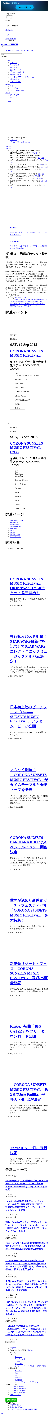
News (7, 93)
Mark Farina (39, 299)
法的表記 (18, 1377)
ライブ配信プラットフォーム (22, 77)
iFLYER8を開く (24, 7)
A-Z (11, 86)
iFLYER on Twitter (17, 1386)
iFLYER (13, 1348)
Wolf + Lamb (38, 302)
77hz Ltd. (30, 1350)
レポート (13, 97)
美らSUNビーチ (30, 306)
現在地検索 (14, 79)
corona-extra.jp (20, 297)
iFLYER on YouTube (17, 1393)
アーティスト (20, 1359)
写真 (7, 35)
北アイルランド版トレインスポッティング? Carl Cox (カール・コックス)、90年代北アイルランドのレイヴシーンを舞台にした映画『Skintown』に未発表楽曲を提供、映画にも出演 (26, 1308)
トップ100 (14, 88)
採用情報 (18, 1380)
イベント (9, 30)
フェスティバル (23, 142)
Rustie (31, 302)
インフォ (18, 1371)
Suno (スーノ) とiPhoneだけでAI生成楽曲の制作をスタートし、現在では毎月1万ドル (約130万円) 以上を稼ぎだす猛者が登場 (26, 1246)
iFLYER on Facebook (18, 1388)
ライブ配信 (14, 65)
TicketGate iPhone (16, 1407)
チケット (13, 67)
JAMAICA (31, 299)
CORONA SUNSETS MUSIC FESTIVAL (26, 353)
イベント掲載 (15, 82)
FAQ (16, 1373)
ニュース (9, 101)
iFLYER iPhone (16, 1405)
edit (14, 39)
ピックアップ (15, 70)
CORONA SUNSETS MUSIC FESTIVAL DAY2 (26, 447)
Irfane (26, 302)
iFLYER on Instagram (18, 1390)
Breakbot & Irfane (20, 299)
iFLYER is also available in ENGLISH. (19, 50)
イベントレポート (17, 72)
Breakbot (21, 302)
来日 (21, 304)
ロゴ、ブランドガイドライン (26, 1382)
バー (7, 32)
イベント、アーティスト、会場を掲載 (30, 1366)
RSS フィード (15, 1395)
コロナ (21, 306)
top (2, 1413)
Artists (7, 84)
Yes (33, 153)
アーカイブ (14, 95)
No (37, 153)
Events (7, 61)
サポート (18, 1375)
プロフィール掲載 (17, 90)
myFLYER (9, 39)
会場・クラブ (15, 75)
